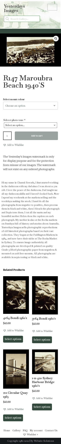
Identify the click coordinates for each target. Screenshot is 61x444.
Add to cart (37, 135)
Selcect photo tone (14, 120)
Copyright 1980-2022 (18, 440)
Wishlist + (32, 434)
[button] (54, 17)
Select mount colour (14, 99)
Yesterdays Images (14, 8)
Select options (13, 339)
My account (36, 430)
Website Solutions (44, 440)
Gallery (16, 430)
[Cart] (52, 7)
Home (7, 430)
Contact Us (51, 430)
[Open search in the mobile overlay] (22, 19)
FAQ (25, 430)
